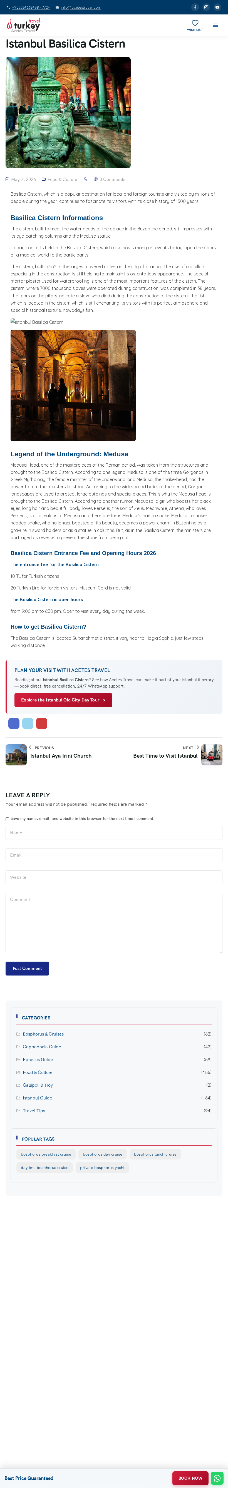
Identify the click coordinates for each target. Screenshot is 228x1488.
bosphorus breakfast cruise (46, 1154)
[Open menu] (215, 25)
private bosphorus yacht (102, 1167)
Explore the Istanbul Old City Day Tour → (63, 700)
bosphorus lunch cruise (155, 1154)
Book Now (190, 1478)
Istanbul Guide (37, 1098)
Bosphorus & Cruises (43, 1034)
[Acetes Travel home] (23, 25)
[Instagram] (206, 7)
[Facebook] (195, 7)
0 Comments (112, 179)
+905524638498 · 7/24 (31, 7)
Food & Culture (62, 179)
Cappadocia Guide (42, 1047)
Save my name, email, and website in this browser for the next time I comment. (83, 818)
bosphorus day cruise (102, 1154)
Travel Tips (34, 1111)
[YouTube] (217, 7)
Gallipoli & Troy (38, 1085)
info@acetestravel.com (81, 7)
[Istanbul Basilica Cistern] (13, 723)
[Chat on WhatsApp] (217, 1478)
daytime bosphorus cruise (44, 1167)
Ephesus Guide (38, 1059)
